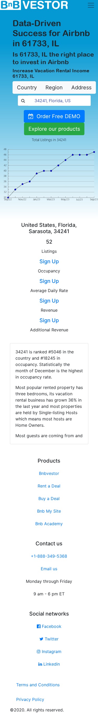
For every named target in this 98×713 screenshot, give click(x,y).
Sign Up (49, 261)
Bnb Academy (49, 523)
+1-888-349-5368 (49, 556)
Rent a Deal (49, 486)
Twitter (51, 638)
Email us (49, 568)
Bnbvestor (49, 473)
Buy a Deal (49, 498)
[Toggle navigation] (91, 5)
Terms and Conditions (38, 684)
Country (27, 87)
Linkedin (51, 664)
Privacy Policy (30, 699)
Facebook (51, 626)
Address (81, 87)
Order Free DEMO (56, 116)
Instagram (51, 651)
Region (54, 87)
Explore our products (54, 129)
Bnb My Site (49, 511)
